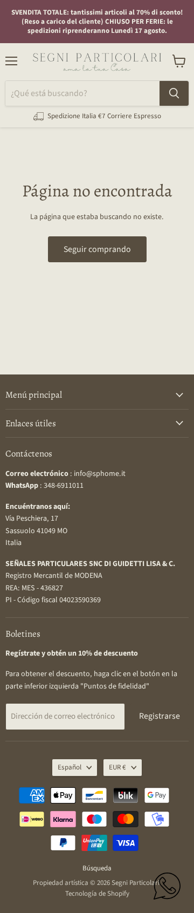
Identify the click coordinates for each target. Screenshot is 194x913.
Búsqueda (97, 868)
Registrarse (159, 716)
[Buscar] (174, 93)
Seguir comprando (97, 249)
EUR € (117, 767)
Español (69, 767)
